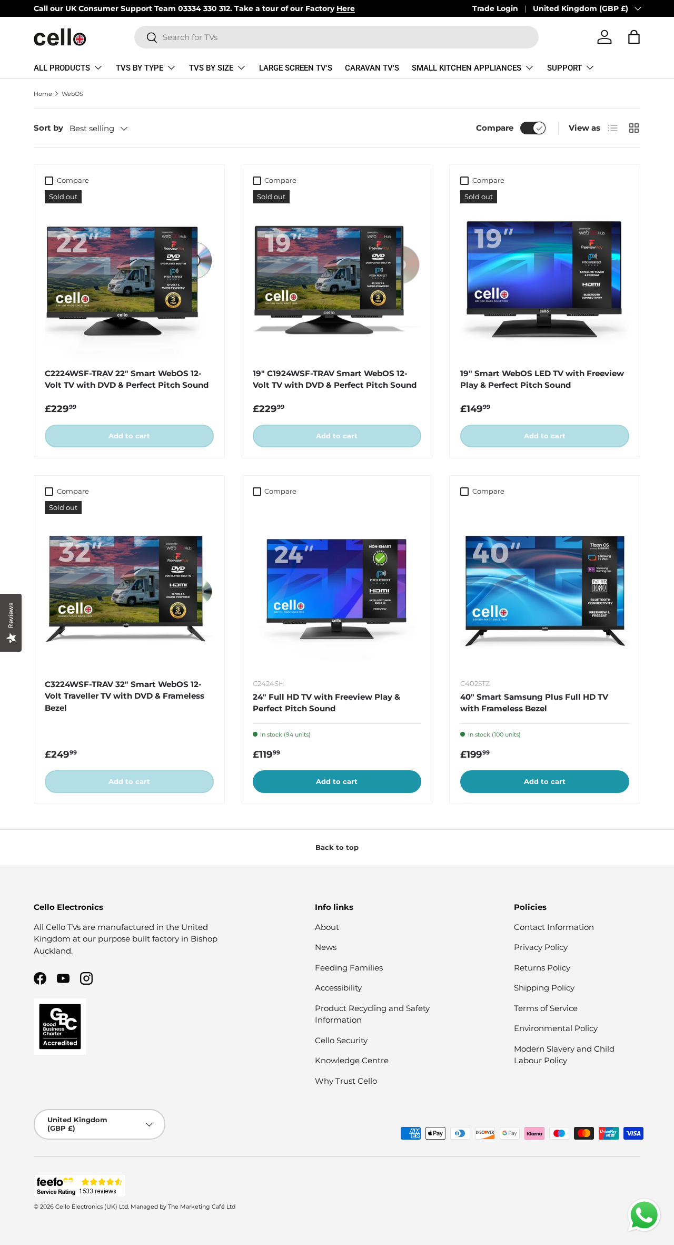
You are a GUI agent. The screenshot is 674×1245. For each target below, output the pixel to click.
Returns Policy (542, 968)
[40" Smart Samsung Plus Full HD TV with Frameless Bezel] (544, 585)
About (327, 927)
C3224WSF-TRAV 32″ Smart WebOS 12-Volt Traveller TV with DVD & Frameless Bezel (124, 696)
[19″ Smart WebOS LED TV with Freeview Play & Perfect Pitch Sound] (544, 274)
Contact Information (554, 927)
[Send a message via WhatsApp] (644, 1215)
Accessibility (338, 988)
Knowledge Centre (352, 1060)
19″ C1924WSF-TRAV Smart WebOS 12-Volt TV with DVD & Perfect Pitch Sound (335, 379)
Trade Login (495, 8)
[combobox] (336, 37)
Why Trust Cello (346, 1081)
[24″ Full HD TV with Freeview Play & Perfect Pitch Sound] (337, 585)
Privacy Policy (541, 947)
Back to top (337, 847)
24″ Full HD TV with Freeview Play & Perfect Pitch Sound (326, 703)
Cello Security (341, 1040)
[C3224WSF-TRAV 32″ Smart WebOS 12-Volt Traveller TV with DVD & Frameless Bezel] (129, 585)
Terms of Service (546, 1008)
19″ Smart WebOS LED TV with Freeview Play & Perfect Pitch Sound (542, 379)
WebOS (72, 93)
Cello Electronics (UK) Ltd (91, 1206)
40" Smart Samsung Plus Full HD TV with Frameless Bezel (534, 703)
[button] (634, 36)
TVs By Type (139, 68)
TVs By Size (211, 68)
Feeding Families (349, 968)
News (325, 947)
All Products (62, 68)
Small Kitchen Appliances (466, 68)
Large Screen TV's (295, 68)
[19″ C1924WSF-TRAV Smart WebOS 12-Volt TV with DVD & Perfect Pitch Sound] (337, 274)
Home (43, 93)
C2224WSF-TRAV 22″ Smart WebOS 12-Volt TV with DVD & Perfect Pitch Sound (127, 379)
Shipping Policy (544, 988)
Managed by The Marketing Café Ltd (183, 1206)
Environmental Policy (556, 1028)
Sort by (48, 128)
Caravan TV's (372, 68)
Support (564, 68)
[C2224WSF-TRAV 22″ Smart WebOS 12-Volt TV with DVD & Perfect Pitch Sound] (129, 274)
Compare (494, 128)
